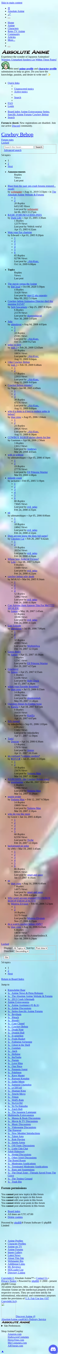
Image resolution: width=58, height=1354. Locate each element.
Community (14, 34)
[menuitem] (24, 88)
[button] (10, 166)
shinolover (16, 324)
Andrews (31, 449)
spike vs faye (14, 344)
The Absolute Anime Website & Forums (32, 193)
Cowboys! (13, 669)
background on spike (18, 845)
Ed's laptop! (14, 721)
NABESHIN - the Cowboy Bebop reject (28, 779)
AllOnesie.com (15, 1345)
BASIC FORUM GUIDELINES (25, 215)
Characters (13, 28)
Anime (11, 25)
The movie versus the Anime (22, 283)
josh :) (14, 347)
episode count (15, 478)
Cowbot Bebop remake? (20, 385)
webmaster (16, 191)
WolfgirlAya (33, 646)
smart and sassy (35, 874)
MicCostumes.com (17, 1342)
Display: (8, 948)
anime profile (26, 68)
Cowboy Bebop (17, 134)
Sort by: (30, 948)
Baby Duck (33, 680)
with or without (15, 454)
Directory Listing (16, 1272)
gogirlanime (17, 782)
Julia (10, 321)
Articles (12, 37)
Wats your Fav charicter (20, 232)
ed (9, 512)
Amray (14, 611)
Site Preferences (12, 1325)
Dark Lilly (16, 217)
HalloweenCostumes (18, 1337)
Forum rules (7, 139)
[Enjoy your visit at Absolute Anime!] (25, 53)
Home (11, 22)
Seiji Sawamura (19, 307)
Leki (13, 562)
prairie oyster (14, 796)
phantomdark (34, 698)
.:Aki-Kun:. (33, 261)
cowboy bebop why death (21, 576)
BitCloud (15, 286)
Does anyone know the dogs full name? (28, 535)
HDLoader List (15, 1269)
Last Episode (14, 625)
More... (11, 40)
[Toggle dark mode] (9, 18)
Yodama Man (34, 773)
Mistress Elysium (19, 903)
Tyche (30, 840)
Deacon (15, 741)
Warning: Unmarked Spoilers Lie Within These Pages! (29, 59)
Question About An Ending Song (25, 704)
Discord (16, 125)
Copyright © (7, 1278)
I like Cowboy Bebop (19, 362)
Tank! (11, 738)
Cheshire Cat (17, 538)
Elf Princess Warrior (37, 472)
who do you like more (19, 814)
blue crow (16, 417)
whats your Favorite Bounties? (23, 686)
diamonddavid (34, 315)
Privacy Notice (8, 1281)
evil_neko (32, 507)
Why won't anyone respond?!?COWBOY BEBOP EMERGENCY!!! (29, 899)
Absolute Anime (16, 11)
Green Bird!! (14, 651)
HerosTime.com (16, 1340)
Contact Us (42, 1278)
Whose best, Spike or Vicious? (23, 559)
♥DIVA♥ (15, 759)
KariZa (14, 706)
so (9, 880)
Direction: (9, 951)
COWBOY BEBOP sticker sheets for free (29, 437)
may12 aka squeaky (37, 295)
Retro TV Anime (16, 31)
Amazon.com (14, 1334)
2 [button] (8, 163)
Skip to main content (11, 2)
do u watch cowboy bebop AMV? (25, 924)
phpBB (18, 1222)
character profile (48, 68)
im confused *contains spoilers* (24, 756)
